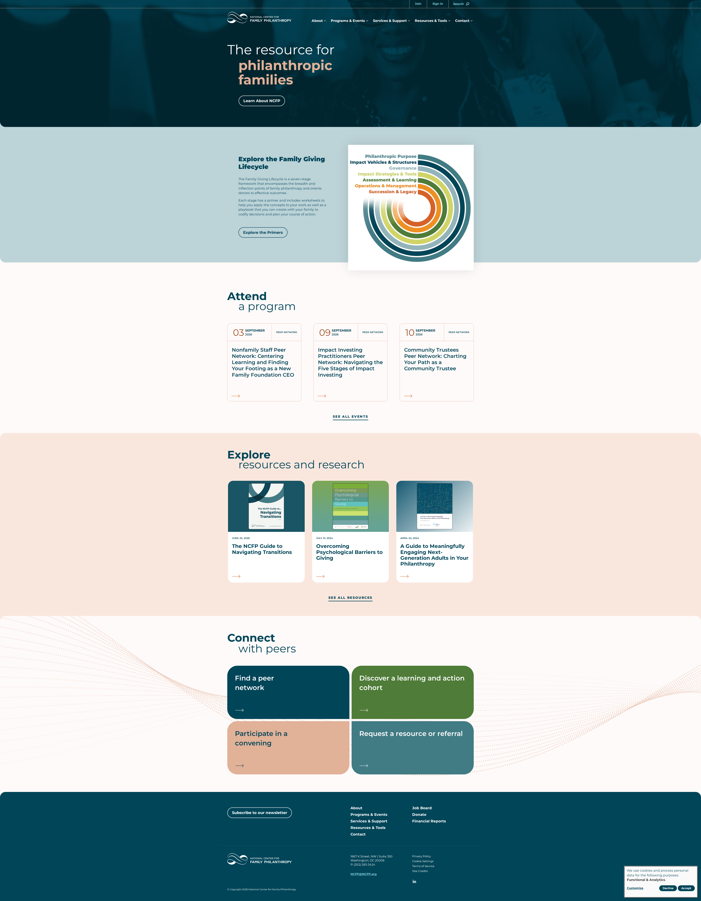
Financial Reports (429, 821)
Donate (419, 814)
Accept (686, 888)
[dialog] (660, 881)
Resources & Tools (431, 21)
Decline (668, 888)
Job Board (422, 808)
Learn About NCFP (261, 100)
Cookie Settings (422, 861)
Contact (462, 21)
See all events (350, 417)
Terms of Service (423, 866)
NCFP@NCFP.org (363, 874)
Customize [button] (635, 888)
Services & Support (390, 21)
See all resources (350, 598)
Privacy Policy (421, 856)
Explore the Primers (263, 232)
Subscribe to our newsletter (259, 812)
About (317, 21)
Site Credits (420, 871)
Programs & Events (348, 21)
